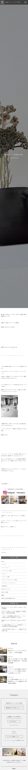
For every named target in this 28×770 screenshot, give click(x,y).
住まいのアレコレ (6, 589)
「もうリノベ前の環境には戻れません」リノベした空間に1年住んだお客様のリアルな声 (13, 617)
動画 (3, 595)
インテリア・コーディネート (9, 583)
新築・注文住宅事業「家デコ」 (9, 598)
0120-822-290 (12, 721)
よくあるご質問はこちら (13, 736)
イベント (4, 564)
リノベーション (5, 567)
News (3, 561)
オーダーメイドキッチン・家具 (9, 579)
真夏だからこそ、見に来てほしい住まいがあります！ (14, 621)
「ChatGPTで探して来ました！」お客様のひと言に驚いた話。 (14, 630)
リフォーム (4, 552)
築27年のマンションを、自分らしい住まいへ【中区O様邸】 (14, 608)
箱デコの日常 (5, 592)
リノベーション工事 (6, 570)
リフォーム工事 (5, 576)
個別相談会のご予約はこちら (13, 707)
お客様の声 (4, 586)
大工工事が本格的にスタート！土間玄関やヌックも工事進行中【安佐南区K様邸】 (14, 626)
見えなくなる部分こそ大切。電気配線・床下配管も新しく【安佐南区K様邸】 (14, 612)
